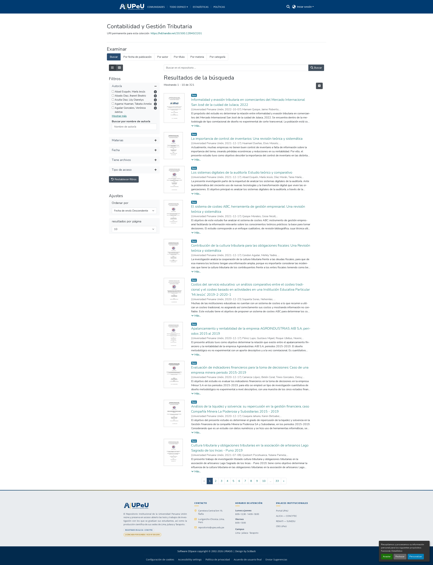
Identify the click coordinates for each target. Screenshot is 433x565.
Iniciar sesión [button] (304, 7)
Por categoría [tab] (217, 57)
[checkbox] (113, 91)
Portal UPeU (282, 510)
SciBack (251, 551)
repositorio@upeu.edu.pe (211, 527)
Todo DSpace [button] (178, 6)
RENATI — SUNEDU (285, 521)
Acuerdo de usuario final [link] (248, 559)
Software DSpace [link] (187, 551)
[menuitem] (179, 7)
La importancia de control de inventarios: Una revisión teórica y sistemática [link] (247, 138)
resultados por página (126, 221)
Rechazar (400, 556)
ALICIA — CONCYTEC (286, 515)
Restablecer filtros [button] (125, 179)
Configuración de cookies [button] (160, 559)
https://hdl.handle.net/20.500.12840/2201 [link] (176, 33)
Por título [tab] (179, 57)
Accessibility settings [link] (190, 559)
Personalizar (415, 556)
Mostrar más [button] (119, 116)
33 (277, 481)
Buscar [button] (317, 68)
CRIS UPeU (281, 526)
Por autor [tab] (162, 57)
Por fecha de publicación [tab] (137, 57)
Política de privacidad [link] (218, 559)
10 (264, 481)
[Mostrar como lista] (112, 68)
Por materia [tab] (197, 57)
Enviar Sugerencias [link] (276, 559)
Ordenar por (120, 203)
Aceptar (387, 556)
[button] (132, 7)
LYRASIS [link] (228, 551)
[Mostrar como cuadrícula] (119, 68)
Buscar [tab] (114, 57)
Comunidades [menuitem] (156, 6)
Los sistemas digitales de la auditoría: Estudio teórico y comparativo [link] (241, 172)
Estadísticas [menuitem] (201, 6)
